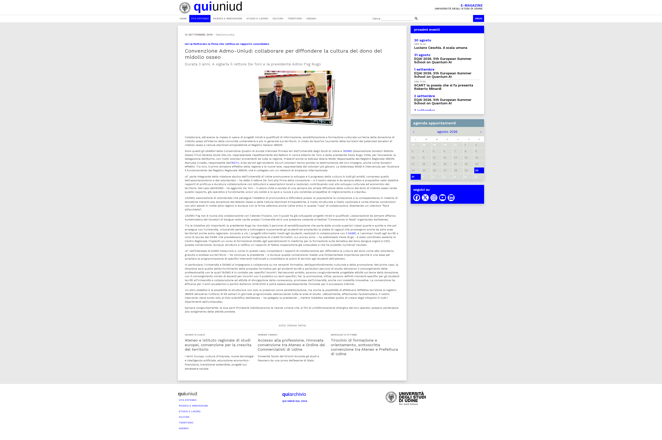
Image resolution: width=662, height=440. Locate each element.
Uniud (478, 18)
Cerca (376, 18)
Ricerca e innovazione (227, 18)
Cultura (278, 18)
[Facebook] (416, 197)
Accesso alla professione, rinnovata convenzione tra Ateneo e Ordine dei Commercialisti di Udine (291, 345)
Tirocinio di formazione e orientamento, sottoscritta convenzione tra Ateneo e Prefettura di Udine (364, 347)
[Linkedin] (451, 197)
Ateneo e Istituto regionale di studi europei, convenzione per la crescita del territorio (218, 345)
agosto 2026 (447, 132)
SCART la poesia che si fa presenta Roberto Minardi (443, 87)
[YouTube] (442, 197)
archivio (294, 394)
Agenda (311, 18)
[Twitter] (425, 197)
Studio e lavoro (257, 18)
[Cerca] (416, 18)
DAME (352, 233)
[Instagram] (433, 197)
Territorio (295, 18)
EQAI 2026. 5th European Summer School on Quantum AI (443, 60)
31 (413, 176)
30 (476, 170)
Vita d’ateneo (200, 18)
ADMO (348, 151)
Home (183, 18)
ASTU (235, 162)
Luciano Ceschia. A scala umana (440, 48)
